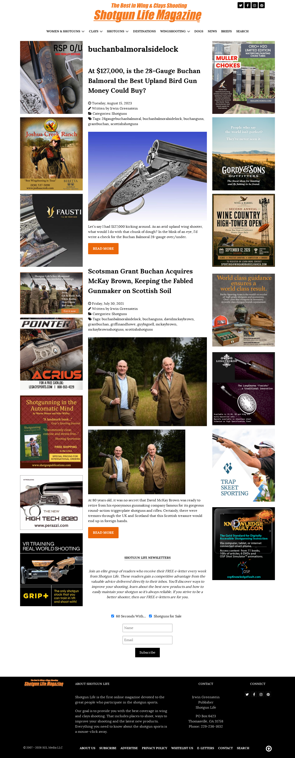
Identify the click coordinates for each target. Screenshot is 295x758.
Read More (103, 248)
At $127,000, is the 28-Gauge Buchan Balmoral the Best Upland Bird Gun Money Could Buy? (144, 80)
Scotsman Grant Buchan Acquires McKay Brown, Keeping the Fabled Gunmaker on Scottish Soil (140, 281)
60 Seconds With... (130, 616)
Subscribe (147, 652)
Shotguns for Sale (167, 616)
